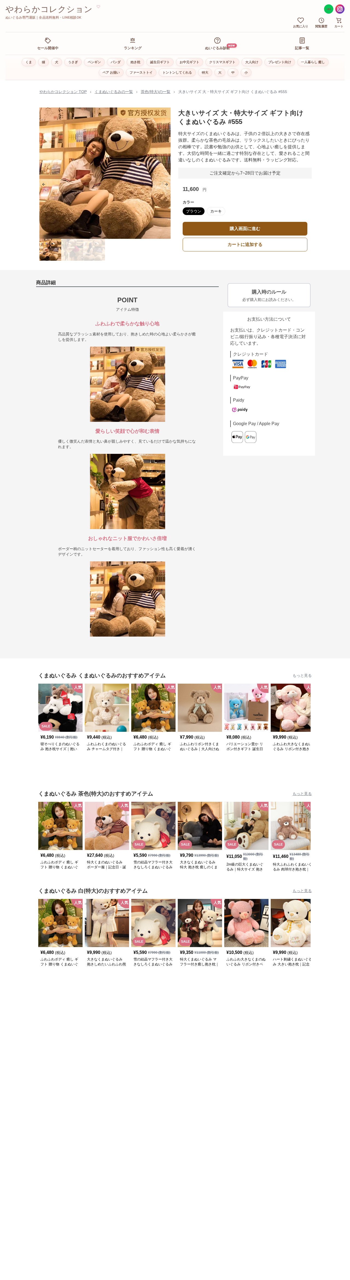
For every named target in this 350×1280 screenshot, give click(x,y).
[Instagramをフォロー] (340, 9)
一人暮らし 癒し (313, 62)
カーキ (216, 211)
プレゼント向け (279, 62)
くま (28, 62)
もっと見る (302, 675)
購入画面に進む (245, 228)
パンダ (116, 62)
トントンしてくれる (177, 72)
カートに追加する (245, 244)
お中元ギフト (189, 62)
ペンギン (94, 62)
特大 (205, 72)
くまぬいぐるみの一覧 (114, 91)
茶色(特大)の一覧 (155, 91)
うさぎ (73, 62)
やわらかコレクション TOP (63, 91)
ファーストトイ (141, 72)
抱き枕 (135, 62)
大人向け (251, 62)
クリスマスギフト (222, 62)
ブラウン (193, 211)
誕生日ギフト (160, 62)
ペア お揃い (111, 72)
